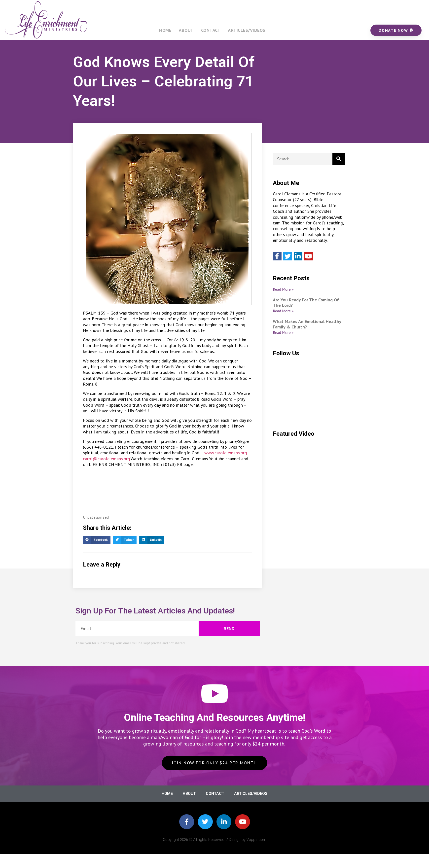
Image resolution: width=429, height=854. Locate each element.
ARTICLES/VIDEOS (246, 30)
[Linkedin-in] (223, 821)
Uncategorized (96, 517)
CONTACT (211, 30)
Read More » (283, 289)
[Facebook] (277, 256)
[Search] (338, 159)
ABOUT (186, 30)
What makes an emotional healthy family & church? (307, 324)
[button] (96, 540)
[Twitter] (287, 256)
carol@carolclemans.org (106, 459)
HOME (165, 30)
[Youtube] (308, 256)
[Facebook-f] (186, 821)
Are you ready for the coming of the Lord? (306, 302)
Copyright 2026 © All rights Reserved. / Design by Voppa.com (214, 839)
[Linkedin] (298, 256)
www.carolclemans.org (225, 453)
